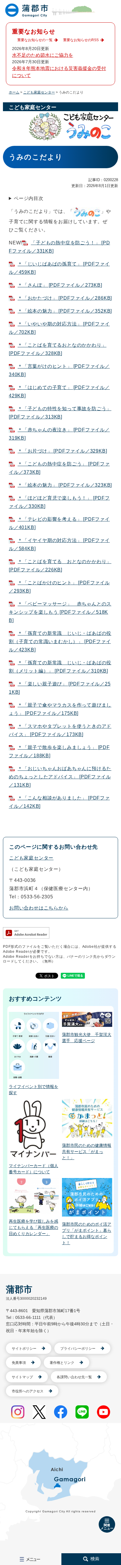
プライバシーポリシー (77, 1349)
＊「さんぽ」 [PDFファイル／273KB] (60, 285)
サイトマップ (22, 1377)
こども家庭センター (39, 92)
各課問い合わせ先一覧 (74, 1377)
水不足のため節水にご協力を (42, 55)
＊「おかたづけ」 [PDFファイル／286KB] (65, 298)
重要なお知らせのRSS (81, 40)
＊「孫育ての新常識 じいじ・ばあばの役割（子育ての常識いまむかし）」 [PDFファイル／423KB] (60, 641)
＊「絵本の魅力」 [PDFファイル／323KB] (65, 485)
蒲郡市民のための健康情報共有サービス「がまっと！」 (86, 1151)
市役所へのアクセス (27, 1391)
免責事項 (19, 1363)
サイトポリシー (24, 1349)
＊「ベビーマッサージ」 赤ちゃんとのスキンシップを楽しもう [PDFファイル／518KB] (60, 612)
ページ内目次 (28, 198)
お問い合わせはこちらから (38, 907)
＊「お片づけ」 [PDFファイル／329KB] (62, 450)
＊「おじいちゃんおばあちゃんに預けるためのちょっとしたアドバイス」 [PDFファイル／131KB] (60, 776)
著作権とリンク (62, 1363)
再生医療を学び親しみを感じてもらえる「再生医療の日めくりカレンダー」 (33, 1227)
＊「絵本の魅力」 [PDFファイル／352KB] (65, 310)
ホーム (14, 92)
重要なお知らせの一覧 (35, 40)
